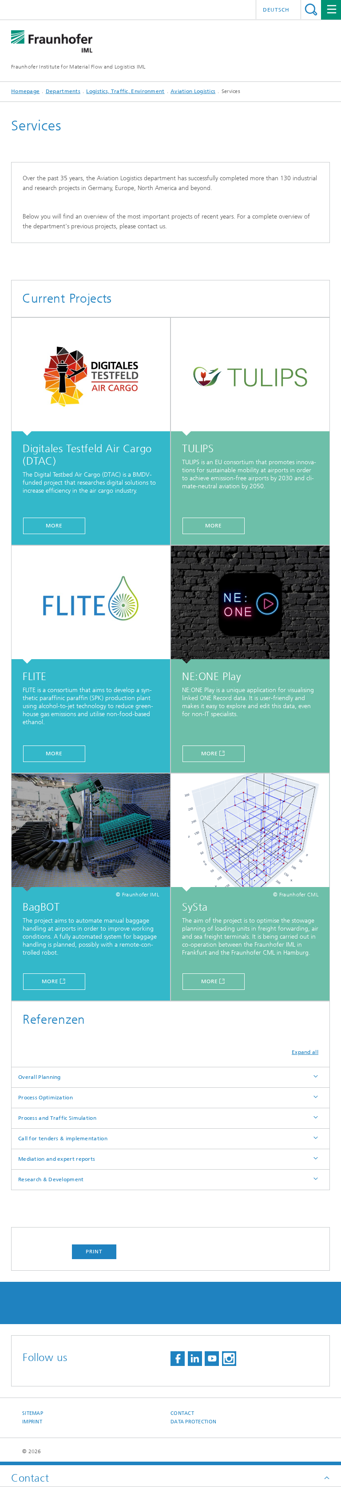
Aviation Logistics (192, 91)
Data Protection (193, 1422)
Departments (63, 91)
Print (94, 1251)
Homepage (25, 91)
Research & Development (51, 1179)
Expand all (305, 1052)
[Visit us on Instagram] (229, 1358)
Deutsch (276, 10)
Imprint (32, 1422)
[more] (91, 377)
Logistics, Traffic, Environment (125, 91)
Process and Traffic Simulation (57, 1118)
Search (311, 9)
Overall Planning (39, 1077)
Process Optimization (45, 1097)
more (54, 526)
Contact (182, 1413)
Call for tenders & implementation (62, 1138)
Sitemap (32, 1413)
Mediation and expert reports (56, 1159)
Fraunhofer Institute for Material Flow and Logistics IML (78, 67)
